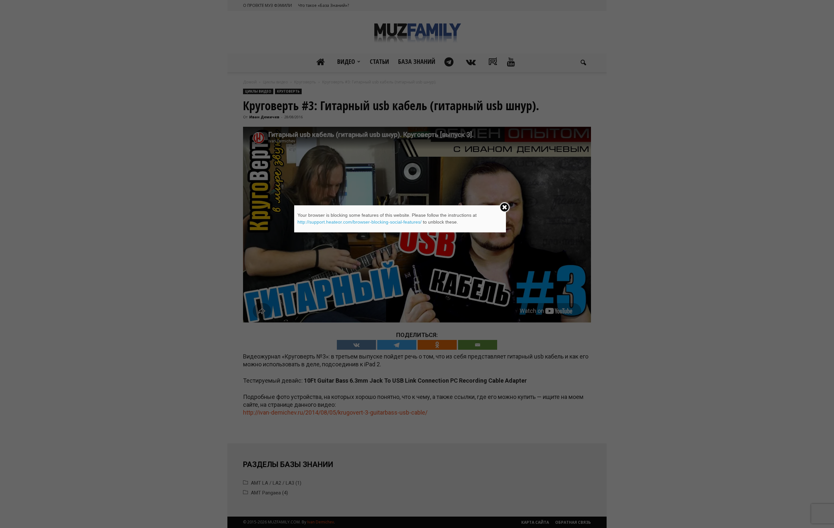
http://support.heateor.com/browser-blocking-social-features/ (359, 222)
